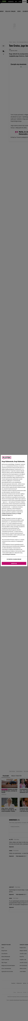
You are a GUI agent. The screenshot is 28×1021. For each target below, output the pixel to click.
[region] (14, 510)
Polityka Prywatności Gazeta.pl (9, 513)
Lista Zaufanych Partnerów (8, 554)
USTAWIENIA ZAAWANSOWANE (14, 559)
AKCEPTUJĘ (14, 563)
